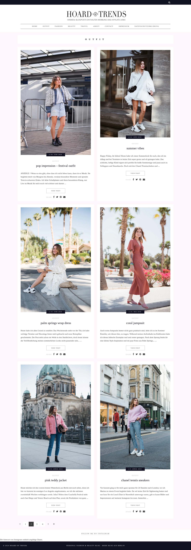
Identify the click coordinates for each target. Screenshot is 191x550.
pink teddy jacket (56, 480)
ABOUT (96, 26)
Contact (109, 26)
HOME (34, 26)
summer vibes (135, 148)
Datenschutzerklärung (147, 26)
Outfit (46, 26)
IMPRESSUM (124, 26)
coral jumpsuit (135, 323)
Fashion (59, 26)
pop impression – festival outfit (55, 165)
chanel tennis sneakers (135, 480)
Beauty (71, 26)
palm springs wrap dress (56, 323)
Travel (84, 26)
